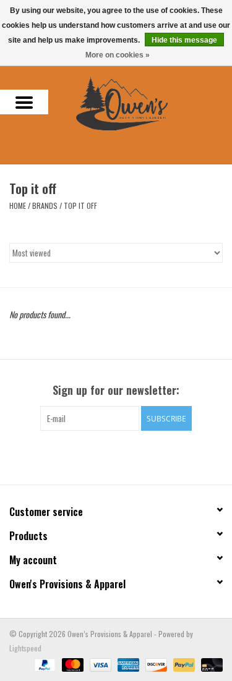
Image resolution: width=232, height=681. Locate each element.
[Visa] (99, 663)
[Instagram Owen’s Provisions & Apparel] (127, 456)
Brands (45, 205)
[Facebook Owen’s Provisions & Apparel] (105, 456)
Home (17, 205)
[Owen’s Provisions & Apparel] (140, 102)
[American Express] (127, 663)
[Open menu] (24, 102)
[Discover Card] (155, 663)
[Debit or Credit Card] (210, 663)
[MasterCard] (71, 663)
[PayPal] (44, 663)
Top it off (80, 205)
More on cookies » (117, 55)
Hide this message (184, 40)
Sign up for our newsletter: (116, 390)
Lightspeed (25, 648)
